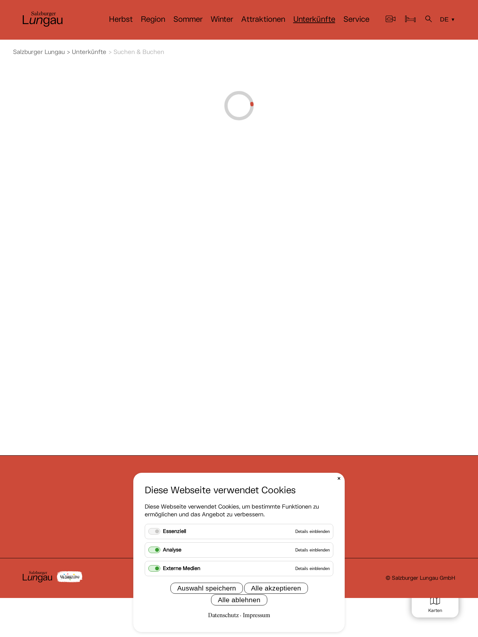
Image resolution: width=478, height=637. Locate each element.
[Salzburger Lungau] (42, 25)
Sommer (188, 19)
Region (153, 19)
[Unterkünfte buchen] (410, 20)
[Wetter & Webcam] (390, 20)
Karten (435, 610)
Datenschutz (223, 615)
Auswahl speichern (206, 588)
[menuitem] (121, 19)
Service (356, 19)
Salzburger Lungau (39, 52)
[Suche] (428, 20)
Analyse (172, 550)
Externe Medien (181, 568)
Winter (222, 19)
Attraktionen (263, 19)
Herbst (121, 19)
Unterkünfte (314, 19)
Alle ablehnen (239, 600)
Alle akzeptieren (276, 588)
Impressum (256, 615)
